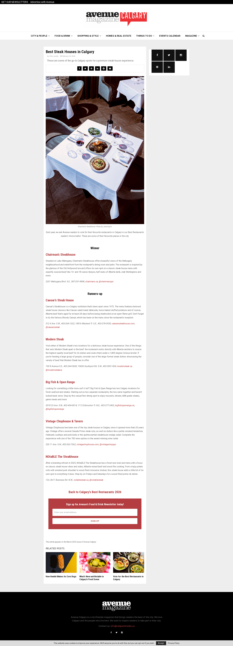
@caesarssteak (53, 327)
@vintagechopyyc (108, 444)
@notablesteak (96, 480)
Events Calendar (169, 35)
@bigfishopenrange (55, 409)
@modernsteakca (54, 370)
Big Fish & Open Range (60, 382)
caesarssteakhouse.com (123, 323)
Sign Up (95, 521)
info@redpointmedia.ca (123, 626)
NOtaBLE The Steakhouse (62, 457)
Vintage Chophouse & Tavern (64, 421)
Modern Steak (55, 339)
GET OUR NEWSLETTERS (14, 2)
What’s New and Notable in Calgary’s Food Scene (91, 578)
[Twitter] (116, 632)
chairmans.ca (91, 281)
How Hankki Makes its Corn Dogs (61, 576)
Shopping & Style (88, 35)
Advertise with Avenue (42, 2)
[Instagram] (122, 632)
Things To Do (144, 35)
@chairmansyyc (106, 281)
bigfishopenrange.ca (124, 405)
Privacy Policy (173, 643)
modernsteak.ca (124, 366)
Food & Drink (62, 35)
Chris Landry (54, 56)
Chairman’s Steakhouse (61, 254)
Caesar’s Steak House (60, 300)
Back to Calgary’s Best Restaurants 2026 (95, 492)
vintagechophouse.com (88, 444)
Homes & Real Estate (118, 35)
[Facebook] (111, 632)
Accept (161, 643)
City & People (39, 35)
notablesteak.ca (81, 480)
